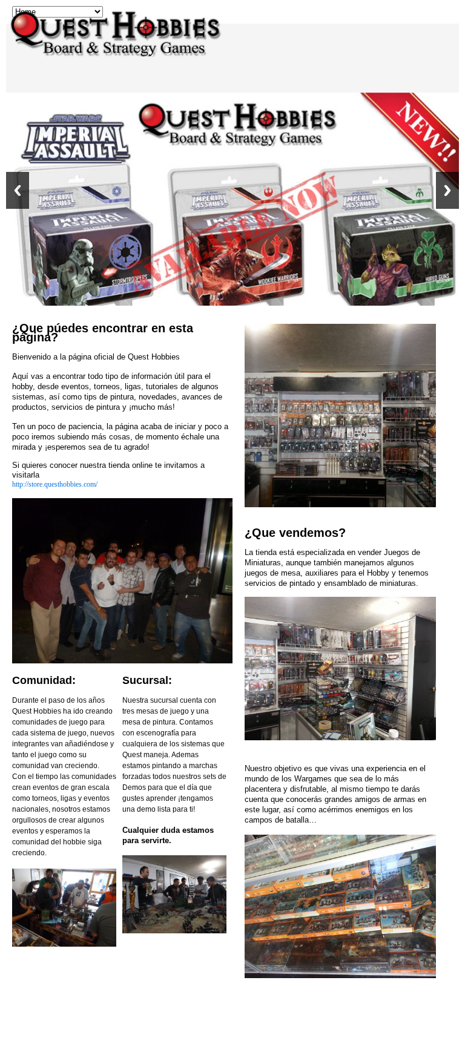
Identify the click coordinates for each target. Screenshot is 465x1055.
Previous (17, 190)
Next (447, 190)
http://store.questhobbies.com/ (54, 484)
